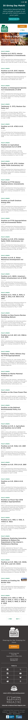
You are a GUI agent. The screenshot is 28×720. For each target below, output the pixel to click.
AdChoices (9, 713)
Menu (23, 30)
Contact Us (4, 712)
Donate (22, 26)
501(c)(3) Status (16, 713)
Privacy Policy (21, 712)
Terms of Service (13, 712)
